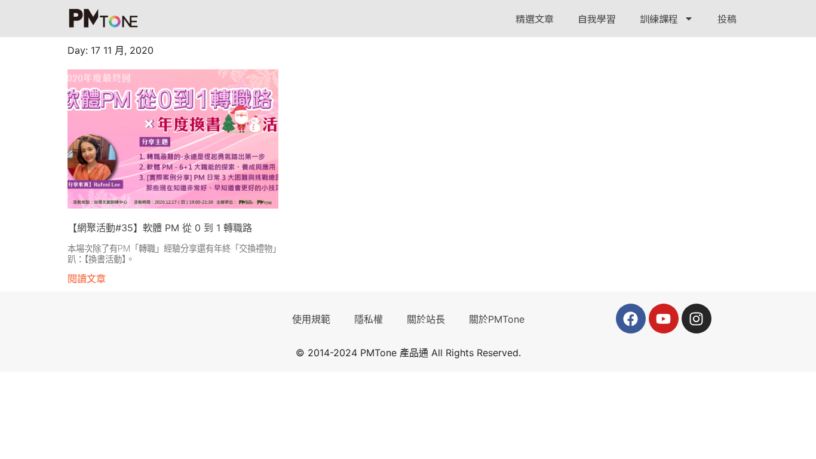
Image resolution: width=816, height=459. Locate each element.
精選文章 (535, 18)
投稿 (727, 18)
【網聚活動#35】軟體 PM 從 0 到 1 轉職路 (160, 228)
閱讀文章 (87, 278)
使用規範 (311, 319)
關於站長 (426, 319)
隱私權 (368, 319)
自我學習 (597, 18)
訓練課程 (659, 18)
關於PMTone (496, 319)
